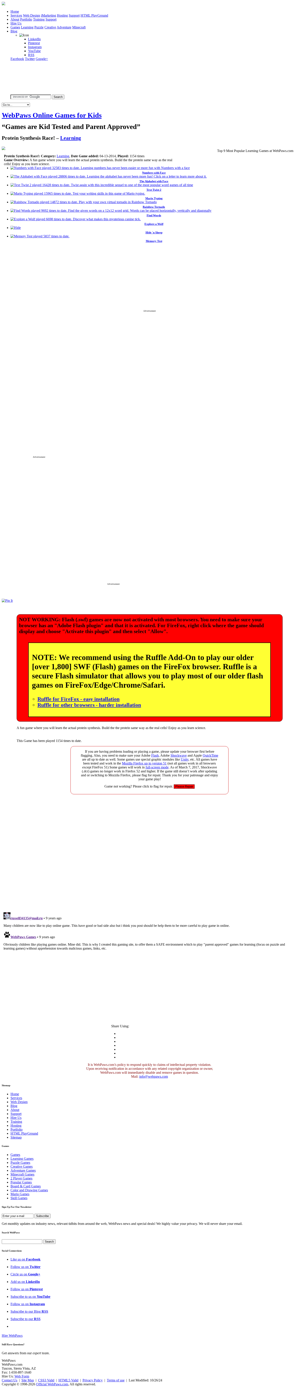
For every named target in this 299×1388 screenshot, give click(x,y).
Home (15, 11)
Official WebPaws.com (52, 1384)
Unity (184, 759)
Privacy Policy (93, 1380)
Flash (155, 755)
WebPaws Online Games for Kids (52, 115)
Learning (27, 27)
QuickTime (210, 755)
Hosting (62, 15)
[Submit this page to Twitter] (107, 150)
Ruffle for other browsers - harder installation (89, 705)
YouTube (34, 51)
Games (15, 27)
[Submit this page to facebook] (98, 150)
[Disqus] (149, 852)
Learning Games (22, 1158)
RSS (31, 55)
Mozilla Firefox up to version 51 (144, 763)
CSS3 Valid (46, 1380)
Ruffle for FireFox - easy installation (78, 699)
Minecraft (79, 27)
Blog (14, 31)
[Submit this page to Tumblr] (124, 150)
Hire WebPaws (12, 1335)
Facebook (17, 59)
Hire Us (16, 23)
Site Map (27, 1380)
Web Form (21, 1376)
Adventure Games (23, 1170)
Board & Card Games (26, 1186)
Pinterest (34, 43)
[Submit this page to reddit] (142, 150)
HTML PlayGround (94, 15)
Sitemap (16, 1137)
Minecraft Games (22, 1174)
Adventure (64, 27)
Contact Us (9, 1380)
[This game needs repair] (184, 786)
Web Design (31, 15)
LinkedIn (34, 39)
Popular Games (21, 1182)
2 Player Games (21, 1178)
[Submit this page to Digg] (133, 150)
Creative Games (22, 1166)
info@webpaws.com (153, 1076)
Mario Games (20, 1194)
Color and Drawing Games (29, 1190)
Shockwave (179, 755)
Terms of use (116, 1380)
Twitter (30, 59)
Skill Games (19, 1198)
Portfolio (26, 19)
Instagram (35, 47)
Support (74, 15)
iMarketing (48, 15)
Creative (50, 27)
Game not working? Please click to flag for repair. (138, 786)
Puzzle (39, 27)
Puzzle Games (20, 1162)
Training (39, 19)
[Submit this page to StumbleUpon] (115, 150)
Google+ (42, 59)
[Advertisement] (149, 279)
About (15, 19)
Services (16, 15)
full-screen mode (157, 767)
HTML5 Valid (68, 1380)
